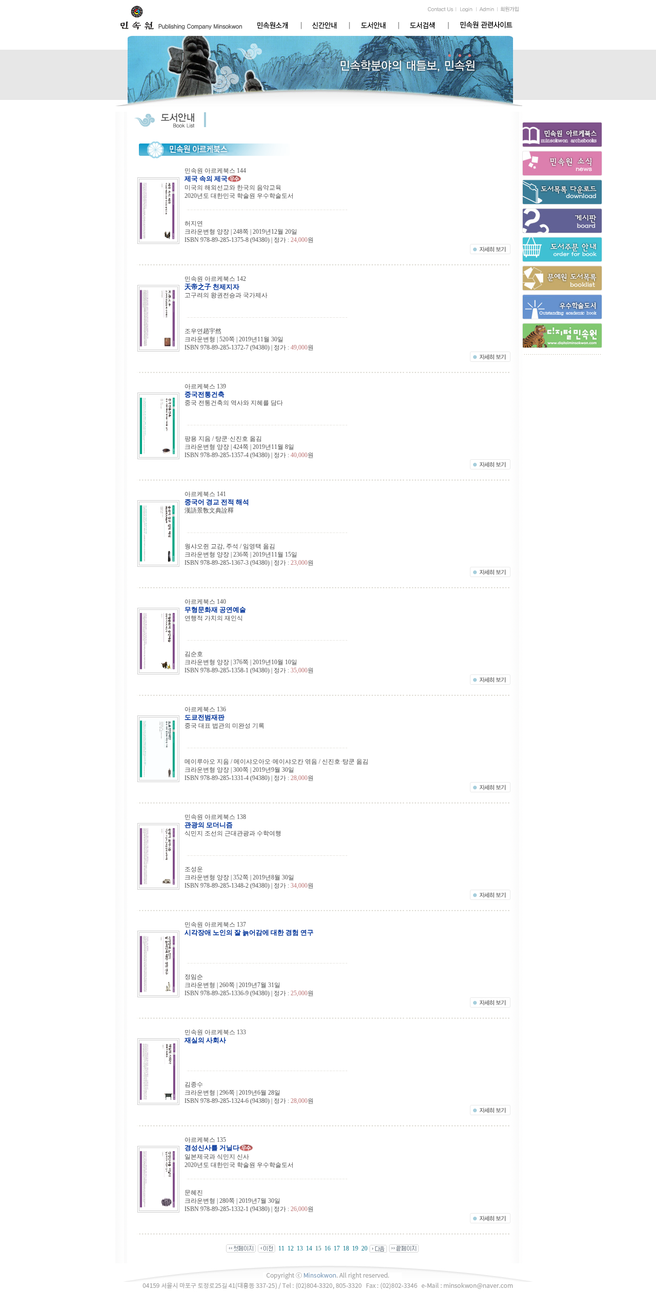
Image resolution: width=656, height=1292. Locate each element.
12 (291, 1248)
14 (309, 1248)
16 (327, 1248)
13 (300, 1248)
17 (337, 1248)
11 (281, 1248)
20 (364, 1248)
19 (355, 1248)
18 (346, 1248)
